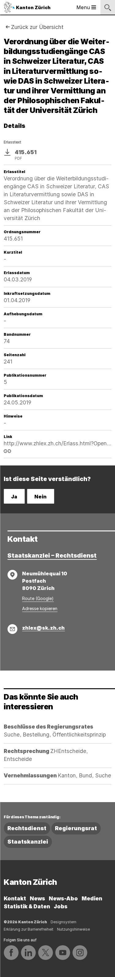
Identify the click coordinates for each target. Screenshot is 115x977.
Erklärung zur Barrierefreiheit (28, 929)
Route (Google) (38, 598)
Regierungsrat (76, 828)
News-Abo (63, 898)
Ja (14, 497)
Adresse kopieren (39, 608)
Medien (92, 898)
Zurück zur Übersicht (37, 27)
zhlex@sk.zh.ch (43, 628)
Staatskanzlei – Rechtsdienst (52, 555)
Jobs (60, 906)
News (37, 898)
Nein (40, 497)
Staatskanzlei (27, 841)
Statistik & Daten (27, 906)
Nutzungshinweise (73, 929)
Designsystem (63, 922)
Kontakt (15, 898)
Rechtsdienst (26, 828)
